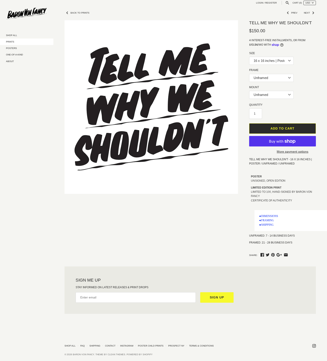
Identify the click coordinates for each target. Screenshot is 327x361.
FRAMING (266, 220)
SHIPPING (266, 224)
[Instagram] (314, 346)
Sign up (217, 297)
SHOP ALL (11, 35)
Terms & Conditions (201, 346)
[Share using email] (286, 254)
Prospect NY (176, 346)
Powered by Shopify (140, 354)
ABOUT (10, 61)
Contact (110, 346)
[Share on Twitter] (267, 254)
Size (252, 53)
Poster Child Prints (151, 346)
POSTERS (11, 48)
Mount (254, 87)
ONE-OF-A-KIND (14, 54)
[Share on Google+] (279, 254)
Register (271, 3)
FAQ (82, 346)
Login (259, 3)
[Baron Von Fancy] (26, 14)
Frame (253, 70)
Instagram (126, 346)
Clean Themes (116, 354)
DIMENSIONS (268, 216)
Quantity (255, 104)
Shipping (94, 346)
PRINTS (10, 42)
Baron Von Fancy (83, 354)
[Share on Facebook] (262, 254)
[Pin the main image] (273, 254)
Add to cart (282, 128)
